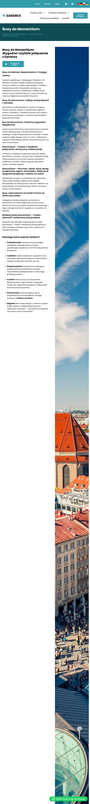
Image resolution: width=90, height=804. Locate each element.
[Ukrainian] (87, 3)
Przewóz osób (36, 13)
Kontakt (65, 18)
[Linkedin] (72, 4)
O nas (37, 4)
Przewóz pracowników (49, 18)
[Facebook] (66, 4)
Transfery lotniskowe (57, 13)
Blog (57, 4)
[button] (68, 798)
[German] (81, 3)
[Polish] (84, 3)
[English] (78, 3)
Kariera (48, 4)
